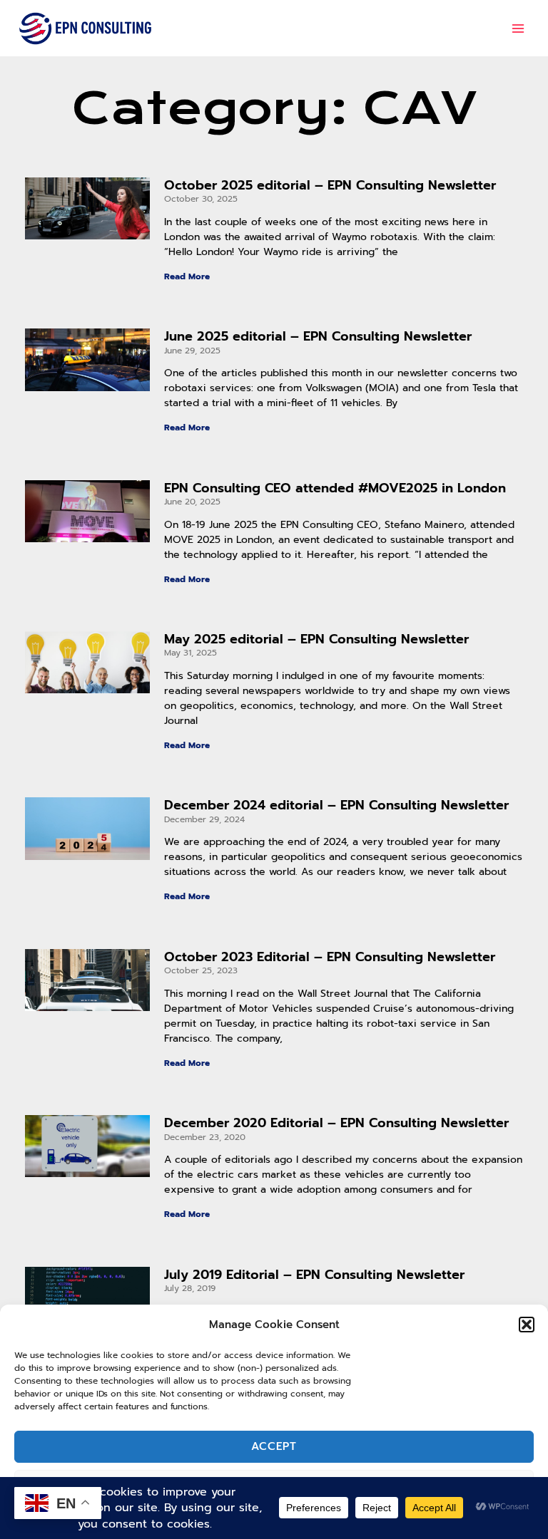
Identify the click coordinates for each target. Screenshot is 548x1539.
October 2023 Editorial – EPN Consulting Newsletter (329, 957)
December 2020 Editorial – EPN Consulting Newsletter (336, 1123)
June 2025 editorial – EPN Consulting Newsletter (318, 336)
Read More (187, 276)
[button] (526, 1324)
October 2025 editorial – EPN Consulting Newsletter (330, 185)
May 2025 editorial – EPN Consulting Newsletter (316, 639)
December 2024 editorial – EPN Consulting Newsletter (336, 805)
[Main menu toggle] (518, 28)
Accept (274, 1446)
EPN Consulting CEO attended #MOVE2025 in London (335, 488)
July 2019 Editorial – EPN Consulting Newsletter (314, 1275)
